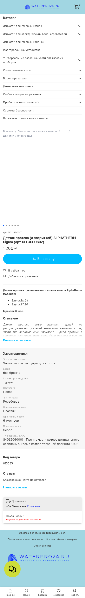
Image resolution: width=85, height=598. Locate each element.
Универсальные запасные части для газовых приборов (33, 60)
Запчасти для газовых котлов (37, 131)
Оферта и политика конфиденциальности (42, 532)
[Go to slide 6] (18, 225)
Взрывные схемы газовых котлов (25, 118)
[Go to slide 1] (3, 225)
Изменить (33, 506)
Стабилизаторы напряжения (22, 94)
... (64, 131)
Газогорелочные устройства (21, 50)
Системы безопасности (18, 110)
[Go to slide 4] (12, 225)
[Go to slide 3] (9, 225)
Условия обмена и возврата (61, 539)
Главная (8, 131)
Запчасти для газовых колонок (23, 42)
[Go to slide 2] (6, 225)
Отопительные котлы (17, 70)
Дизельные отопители (18, 86)
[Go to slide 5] (15, 225)
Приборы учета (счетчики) (21, 102)
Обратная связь (42, 545)
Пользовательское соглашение (25, 539)
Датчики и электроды (17, 136)
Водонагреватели (15, 78)
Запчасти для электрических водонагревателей (35, 34)
